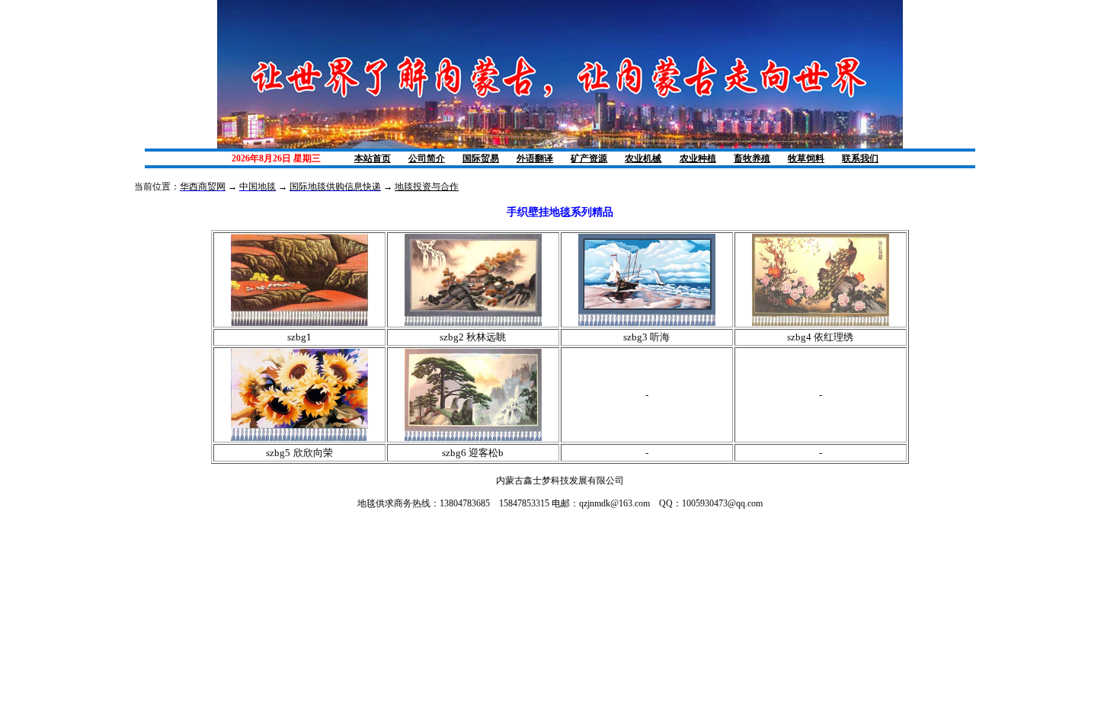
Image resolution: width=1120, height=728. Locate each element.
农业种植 (698, 158)
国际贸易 (480, 158)
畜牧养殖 (752, 158)
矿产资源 (589, 158)
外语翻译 (535, 158)
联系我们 (860, 158)
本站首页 (372, 158)
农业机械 (643, 158)
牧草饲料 (806, 158)
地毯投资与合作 (427, 186)
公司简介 (426, 158)
